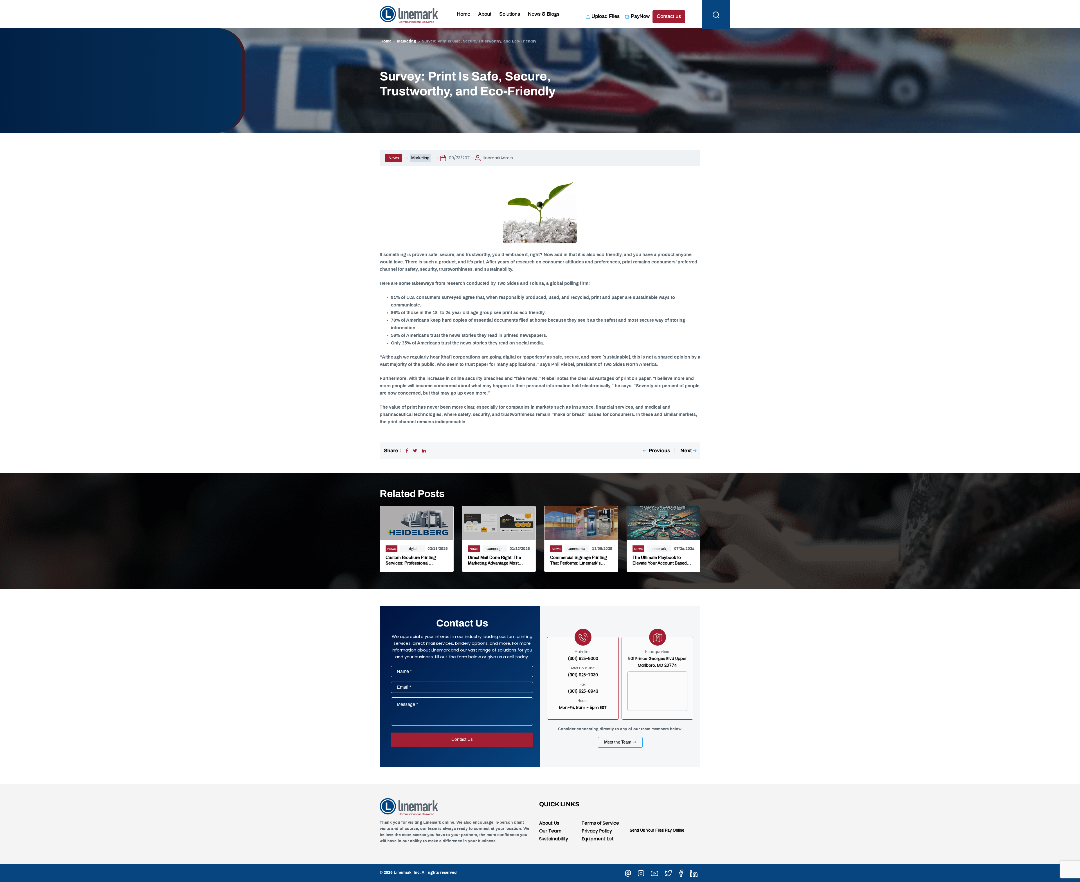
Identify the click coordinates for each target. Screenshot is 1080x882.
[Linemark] (409, 14)
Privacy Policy (597, 831)
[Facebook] (407, 451)
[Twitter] (415, 451)
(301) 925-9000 (583, 658)
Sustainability (553, 839)
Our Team (550, 831)
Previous (659, 450)
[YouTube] (654, 872)
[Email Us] (628, 872)
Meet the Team (617, 742)
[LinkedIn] (424, 451)
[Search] (716, 14)
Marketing (406, 41)
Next (686, 450)
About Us (549, 823)
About (484, 14)
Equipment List (598, 839)
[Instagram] (641, 872)
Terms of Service (600, 823)
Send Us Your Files (647, 830)
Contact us (669, 16)
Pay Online (674, 830)
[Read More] (416, 522)
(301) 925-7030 (583, 675)
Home (463, 14)
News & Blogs (543, 14)
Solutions (509, 14)
